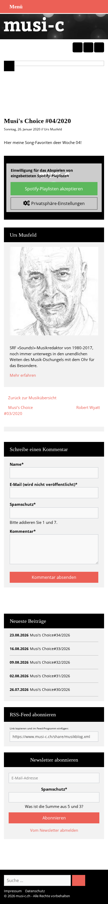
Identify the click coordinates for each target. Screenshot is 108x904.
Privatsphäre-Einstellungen (58, 203)
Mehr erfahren (23, 375)
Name (17, 464)
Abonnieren (54, 818)
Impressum (13, 891)
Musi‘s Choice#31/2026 (50, 675)
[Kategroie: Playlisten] (9, 66)
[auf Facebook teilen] (78, 47)
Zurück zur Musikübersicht (31, 397)
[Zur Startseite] (34, 23)
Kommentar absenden (54, 577)
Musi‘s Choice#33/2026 (50, 648)
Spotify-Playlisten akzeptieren (54, 189)
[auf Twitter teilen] (88, 47)
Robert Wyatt (90, 407)
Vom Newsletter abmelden (54, 830)
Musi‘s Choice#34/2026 (50, 635)
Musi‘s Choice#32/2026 (50, 662)
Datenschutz (35, 891)
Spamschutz (23, 504)
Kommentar (23, 531)
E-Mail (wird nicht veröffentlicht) (43, 484)
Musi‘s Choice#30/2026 (50, 689)
